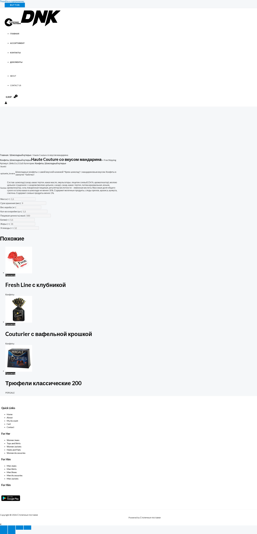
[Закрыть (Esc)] (27, 527)
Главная (14, 33)
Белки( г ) (4, 219)
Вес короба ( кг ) (8, 207)
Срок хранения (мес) (10, 203)
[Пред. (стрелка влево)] (3, 532)
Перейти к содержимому (12, 1)
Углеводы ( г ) (6, 228)
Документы (16, 62)
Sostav (3, 188)
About (13, 76)
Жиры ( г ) (5, 224)
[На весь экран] (11, 527)
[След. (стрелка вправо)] (11, 532)
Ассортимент (17, 43)
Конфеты (4, 160)
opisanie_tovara (7, 173)
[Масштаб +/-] (3, 527)
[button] (15, 5)
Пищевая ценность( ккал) (12, 215)
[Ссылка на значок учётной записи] (6, 103)
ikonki (3, 166)
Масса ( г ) (5, 199)
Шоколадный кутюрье (20, 155)
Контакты (15, 52)
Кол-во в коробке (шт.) (11, 211)
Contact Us (15, 85)
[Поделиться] (19, 527)
